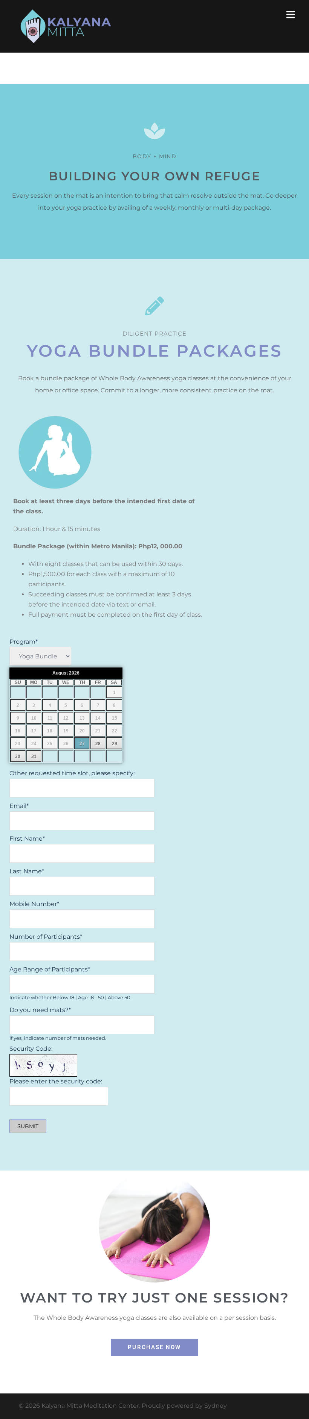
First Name (27, 838)
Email (19, 805)
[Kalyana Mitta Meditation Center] (66, 25)
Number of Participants (45, 936)
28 (98, 743)
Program (23, 641)
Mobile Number (34, 904)
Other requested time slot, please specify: (72, 773)
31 (34, 756)
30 (17, 756)
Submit (27, 1126)
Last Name (26, 871)
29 (114, 743)
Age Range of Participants (49, 969)
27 (82, 743)
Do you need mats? (40, 1010)
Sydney (215, 1405)
